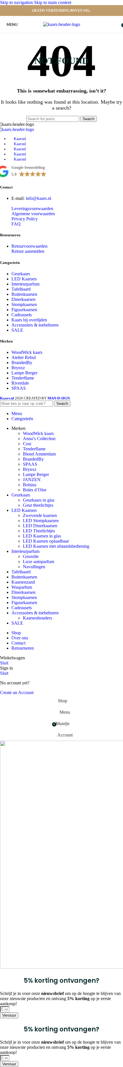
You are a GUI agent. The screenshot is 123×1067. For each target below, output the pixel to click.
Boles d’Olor (34, 489)
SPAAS (18, 388)
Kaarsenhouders (37, 617)
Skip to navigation (17, 2)
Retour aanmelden (27, 251)
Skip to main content (52, 2)
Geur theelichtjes (38, 505)
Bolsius (29, 484)
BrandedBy (21, 362)
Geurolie (31, 556)
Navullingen (34, 566)
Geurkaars (20, 273)
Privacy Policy (24, 218)
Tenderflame (22, 377)
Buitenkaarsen (24, 294)
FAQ (16, 223)
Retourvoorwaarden (29, 246)
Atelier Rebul (23, 357)
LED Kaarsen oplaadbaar (46, 541)
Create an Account (16, 692)
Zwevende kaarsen (40, 515)
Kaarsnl (20, 139)
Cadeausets (21, 314)
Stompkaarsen (24, 304)
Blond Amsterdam (39, 454)
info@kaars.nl (38, 198)
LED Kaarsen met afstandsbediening (56, 546)
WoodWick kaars (26, 352)
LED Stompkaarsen (41, 520)
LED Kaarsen (24, 278)
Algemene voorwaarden (33, 213)
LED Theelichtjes (39, 530)
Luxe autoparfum (38, 561)
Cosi (27, 443)
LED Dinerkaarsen (40, 525)
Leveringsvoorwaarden (32, 208)
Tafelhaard (21, 289)
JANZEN (32, 479)
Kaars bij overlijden (29, 319)
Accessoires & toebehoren (35, 325)
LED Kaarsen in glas (42, 536)
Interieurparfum (25, 284)
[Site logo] (61, 24)
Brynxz (18, 367)
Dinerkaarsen (23, 299)
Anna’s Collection (39, 438)
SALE (17, 330)
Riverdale (20, 383)
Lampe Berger (24, 372)
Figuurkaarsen (24, 309)
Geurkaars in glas (38, 500)
